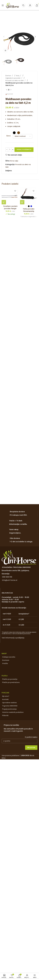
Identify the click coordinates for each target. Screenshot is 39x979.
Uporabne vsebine (9, 703)
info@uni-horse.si (9, 580)
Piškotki (5, 715)
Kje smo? (5, 696)
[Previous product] (6, 90)
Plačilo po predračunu (11, 682)
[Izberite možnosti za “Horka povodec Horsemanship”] (22, 202)
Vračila (5, 663)
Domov (8, 76)
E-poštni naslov (31, 737)
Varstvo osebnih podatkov (13, 712)
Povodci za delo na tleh (14, 80)
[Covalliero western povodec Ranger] (10, 195)
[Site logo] (12, 5)
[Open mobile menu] (3, 5)
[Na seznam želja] (15, 191)
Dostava (5, 660)
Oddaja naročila (8, 657)
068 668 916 (7, 577)
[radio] (14, 132)
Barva (8, 136)
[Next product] (11, 90)
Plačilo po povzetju (9, 679)
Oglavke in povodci (13, 78)
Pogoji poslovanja (9, 709)
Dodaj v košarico (24, 150)
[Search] (23, 5)
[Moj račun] (30, 5)
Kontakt (5, 699)
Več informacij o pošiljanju (13, 638)
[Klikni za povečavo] (5, 50)
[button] (4, 36)
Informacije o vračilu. (18, 524)
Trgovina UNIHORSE (9, 706)
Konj (18, 76)
